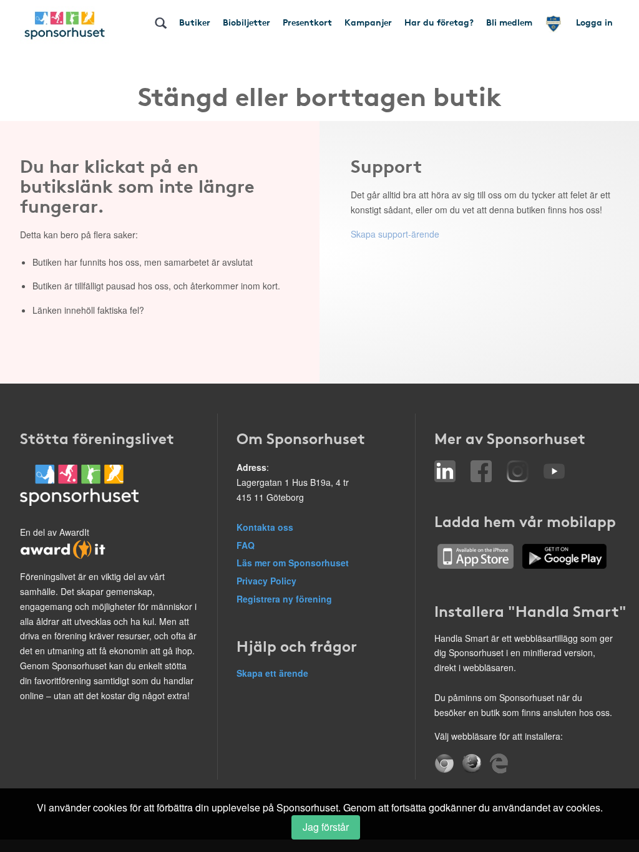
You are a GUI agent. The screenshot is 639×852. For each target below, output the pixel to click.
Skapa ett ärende (272, 673)
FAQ (246, 545)
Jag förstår (326, 827)
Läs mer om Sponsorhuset (293, 562)
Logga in (594, 22)
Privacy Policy (266, 580)
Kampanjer (368, 22)
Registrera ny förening (284, 599)
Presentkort (307, 22)
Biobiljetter (246, 22)
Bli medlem (509, 22)
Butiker (194, 22)
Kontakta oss (265, 527)
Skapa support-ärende (395, 234)
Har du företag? (439, 22)
